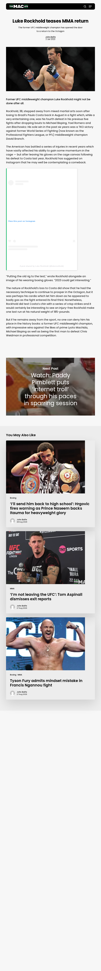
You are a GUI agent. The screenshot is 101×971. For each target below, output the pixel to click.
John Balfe (50, 37)
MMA (12, 588)
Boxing (13, 498)
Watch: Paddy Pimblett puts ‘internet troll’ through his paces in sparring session (50, 387)
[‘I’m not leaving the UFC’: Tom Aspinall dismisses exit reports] (50, 572)
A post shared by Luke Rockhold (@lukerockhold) (42, 266)
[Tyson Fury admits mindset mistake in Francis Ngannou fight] (50, 658)
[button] (90, 6)
